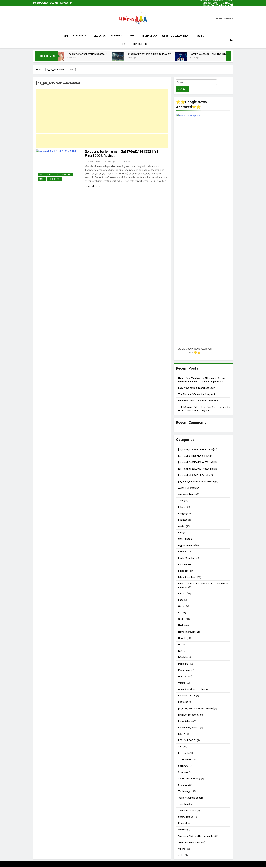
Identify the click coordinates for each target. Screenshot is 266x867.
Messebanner (185, 670)
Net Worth (183, 676)
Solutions (183, 772)
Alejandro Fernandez (188, 488)
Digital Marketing (186, 558)
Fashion (182, 593)
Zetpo (181, 855)
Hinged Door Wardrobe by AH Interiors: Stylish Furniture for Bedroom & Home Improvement (218, 5)
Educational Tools (187, 577)
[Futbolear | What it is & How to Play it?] (89, 58)
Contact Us (140, 44)
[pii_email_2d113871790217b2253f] (196, 456)
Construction (185, 539)
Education (79, 35)
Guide (42, 179)
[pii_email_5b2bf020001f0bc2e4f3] (196, 468)
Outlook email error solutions (193, 689)
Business (116, 35)
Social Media (184, 759)
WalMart (182, 829)
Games (181, 606)
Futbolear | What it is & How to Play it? (218, 3)
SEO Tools (183, 753)
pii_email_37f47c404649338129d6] (196, 708)
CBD (180, 532)
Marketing (183, 663)
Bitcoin (181, 507)
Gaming (182, 612)
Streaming (183, 785)
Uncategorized (185, 817)
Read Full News (92, 186)
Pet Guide (183, 702)
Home (65, 35)
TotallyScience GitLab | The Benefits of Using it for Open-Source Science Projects (208, 54)
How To (199, 35)
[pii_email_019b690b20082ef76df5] (196, 449)
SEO (131, 35)
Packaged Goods (186, 695)
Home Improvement (188, 631)
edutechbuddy (94, 161)
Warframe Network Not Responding (196, 836)
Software (183, 766)
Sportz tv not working (189, 778)
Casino (181, 526)
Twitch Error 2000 (187, 810)
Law (180, 651)
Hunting (182, 644)
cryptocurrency (186, 545)
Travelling (183, 804)
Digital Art (183, 551)
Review (181, 733)
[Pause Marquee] (228, 56)
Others (120, 44)
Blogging (100, 35)
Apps (180, 500)
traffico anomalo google (190, 797)
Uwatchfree (184, 823)
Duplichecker (184, 564)
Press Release (185, 721)
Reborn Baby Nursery (189, 727)
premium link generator (190, 714)
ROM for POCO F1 (187, 740)
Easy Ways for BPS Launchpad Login (223, 7)
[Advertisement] (102, 111)
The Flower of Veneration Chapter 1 (220, 10)
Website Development (176, 35)
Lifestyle (182, 657)
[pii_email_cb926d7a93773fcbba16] (196, 475)
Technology (149, 35)
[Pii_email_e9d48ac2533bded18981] (196, 481)
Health (181, 625)
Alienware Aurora (187, 494)
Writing (181, 848)
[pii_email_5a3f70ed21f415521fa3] (55, 175)
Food (180, 600)
